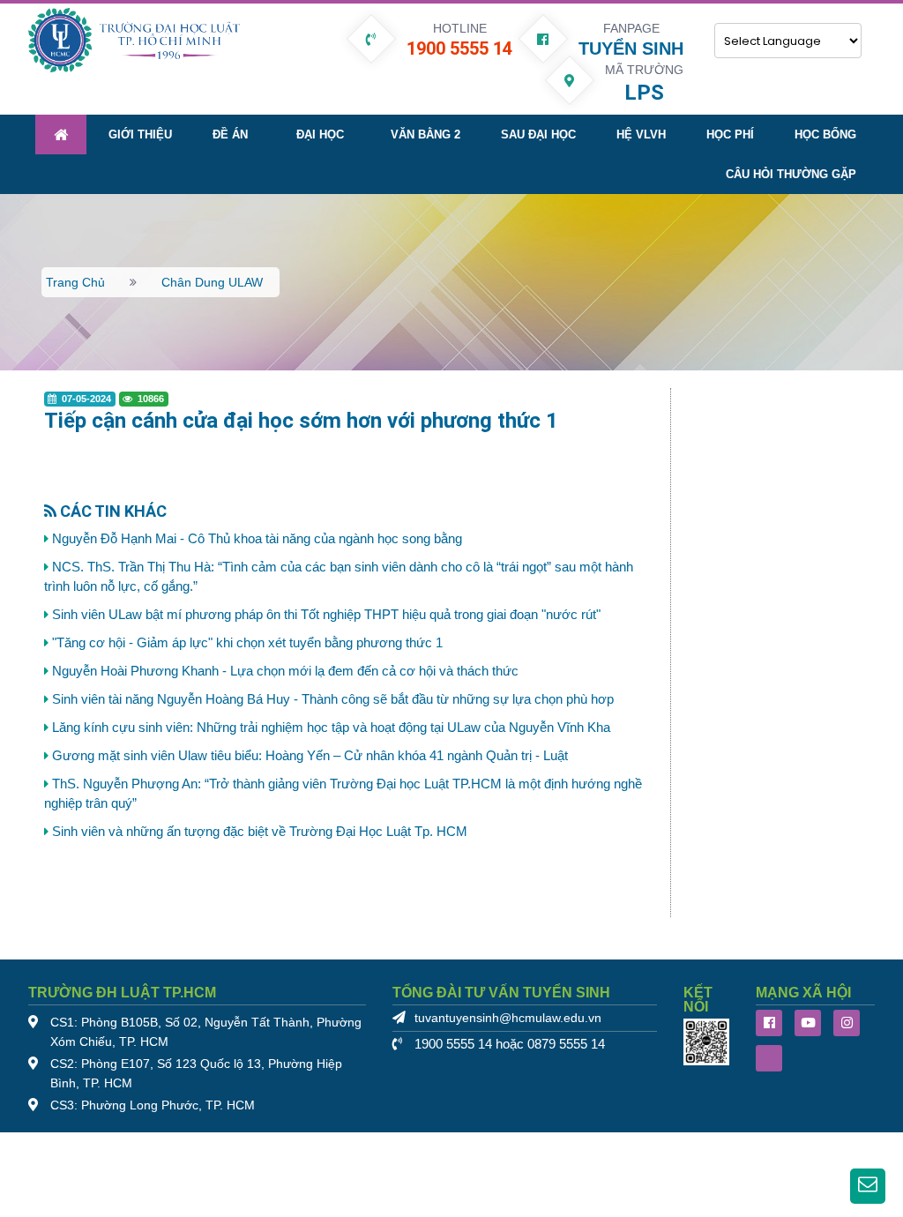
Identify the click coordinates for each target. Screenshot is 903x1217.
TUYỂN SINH (630, 48)
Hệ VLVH (641, 134)
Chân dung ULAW (212, 282)
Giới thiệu (140, 134)
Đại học (320, 134)
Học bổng (825, 134)
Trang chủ (75, 282)
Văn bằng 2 (425, 134)
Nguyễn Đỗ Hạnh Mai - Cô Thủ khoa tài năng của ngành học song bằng (257, 539)
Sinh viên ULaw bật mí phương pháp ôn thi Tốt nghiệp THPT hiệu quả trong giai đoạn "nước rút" (326, 615)
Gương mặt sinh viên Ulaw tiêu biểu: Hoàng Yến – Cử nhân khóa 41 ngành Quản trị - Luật (310, 756)
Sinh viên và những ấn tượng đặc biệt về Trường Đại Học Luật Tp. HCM (259, 832)
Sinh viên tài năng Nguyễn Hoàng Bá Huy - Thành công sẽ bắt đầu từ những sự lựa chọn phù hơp (333, 699)
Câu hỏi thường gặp (791, 174)
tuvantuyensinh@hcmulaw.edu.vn (507, 1018)
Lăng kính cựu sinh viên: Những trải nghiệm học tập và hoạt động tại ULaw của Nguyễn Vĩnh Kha (331, 727)
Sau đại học (538, 134)
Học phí (730, 134)
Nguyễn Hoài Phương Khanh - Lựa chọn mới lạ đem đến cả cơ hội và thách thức (285, 671)
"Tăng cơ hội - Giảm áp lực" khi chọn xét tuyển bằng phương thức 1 (247, 643)
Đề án (230, 134)
